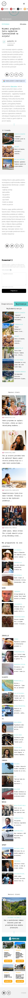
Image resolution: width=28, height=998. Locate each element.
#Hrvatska (23, 24)
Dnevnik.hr (6, 8)
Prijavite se (14, 291)
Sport (21, 8)
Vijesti (14, 8)
